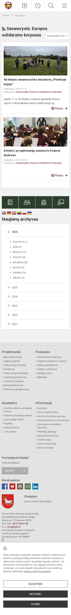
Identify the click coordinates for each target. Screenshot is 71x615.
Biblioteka (42, 377)
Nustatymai (35, 584)
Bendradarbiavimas (13, 385)
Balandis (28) (20, 262)
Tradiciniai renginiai (13, 381)
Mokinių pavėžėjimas (47, 365)
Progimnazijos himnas (15, 377)
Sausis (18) (19, 278)
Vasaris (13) (19, 272)
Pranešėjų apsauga (46, 431)
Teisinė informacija (46, 443)
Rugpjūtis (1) (20, 242)
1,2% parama (10, 431)
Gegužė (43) (19, 257)
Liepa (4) (17, 247)
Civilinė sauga (44, 439)
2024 (15, 296)
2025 (15, 287)
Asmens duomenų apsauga (51, 416)
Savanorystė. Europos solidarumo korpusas (38, 91)
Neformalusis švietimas (49, 357)
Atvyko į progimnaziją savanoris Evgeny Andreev (32, 153)
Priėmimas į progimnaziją (16, 389)
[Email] (28, 486)
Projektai (8, 423)
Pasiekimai (9, 369)
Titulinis (6, 15)
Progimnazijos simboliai (16, 373)
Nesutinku (35, 594)
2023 (15, 305)
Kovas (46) (18, 267)
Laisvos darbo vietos (47, 412)
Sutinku (35, 604)
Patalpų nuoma (44, 373)
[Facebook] (5, 486)
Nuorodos (42, 408)
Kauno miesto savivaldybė (38, 501)
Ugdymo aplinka (12, 361)
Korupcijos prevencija (48, 435)
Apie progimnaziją (13, 357)
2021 (15, 324)
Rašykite (9, 470)
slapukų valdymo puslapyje (37, 571)
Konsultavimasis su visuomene (53, 420)
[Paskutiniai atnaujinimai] (37, 5)
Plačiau (59, 108)
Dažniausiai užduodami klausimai (49, 426)
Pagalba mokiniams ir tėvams (52, 361)
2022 (15, 315)
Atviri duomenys (45, 448)
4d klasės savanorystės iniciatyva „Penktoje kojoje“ (35, 82)
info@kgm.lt (13, 526)
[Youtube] (12, 486)
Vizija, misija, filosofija (15, 365)
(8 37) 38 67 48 (20, 523)
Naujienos (20, 15)
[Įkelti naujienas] (24, 5)
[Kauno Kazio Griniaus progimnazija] (9, 5)
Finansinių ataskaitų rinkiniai (18, 415)
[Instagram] (20, 486)
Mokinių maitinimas (47, 369)
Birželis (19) (19, 252)
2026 (15, 231)
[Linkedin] (35, 486)
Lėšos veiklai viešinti (14, 419)
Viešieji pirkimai (11, 427)
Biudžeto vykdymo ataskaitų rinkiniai (18, 410)
